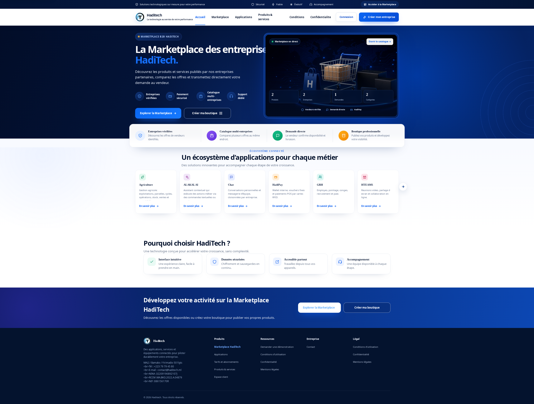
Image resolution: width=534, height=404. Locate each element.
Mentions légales (270, 369)
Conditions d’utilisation (273, 354)
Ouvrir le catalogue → (380, 41)
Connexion (346, 17)
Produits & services (265, 17)
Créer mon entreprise (381, 17)
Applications (243, 17)
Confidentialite (320, 17)
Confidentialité (269, 361)
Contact (311, 346)
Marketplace (220, 17)
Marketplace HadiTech (227, 346)
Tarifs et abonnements (226, 361)
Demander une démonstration (277, 346)
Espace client (221, 376)
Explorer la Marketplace (158, 113)
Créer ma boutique (204, 113)
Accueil (200, 17)
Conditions (297, 17)
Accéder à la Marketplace (382, 4)
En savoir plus (149, 206)
